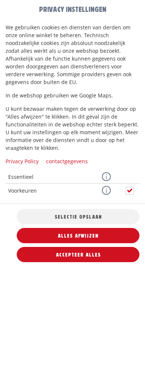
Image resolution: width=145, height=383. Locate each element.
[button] (106, 177)
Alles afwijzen (78, 235)
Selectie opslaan (78, 216)
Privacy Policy (22, 161)
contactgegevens (67, 161)
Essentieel (20, 176)
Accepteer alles (78, 254)
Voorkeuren (22, 190)
